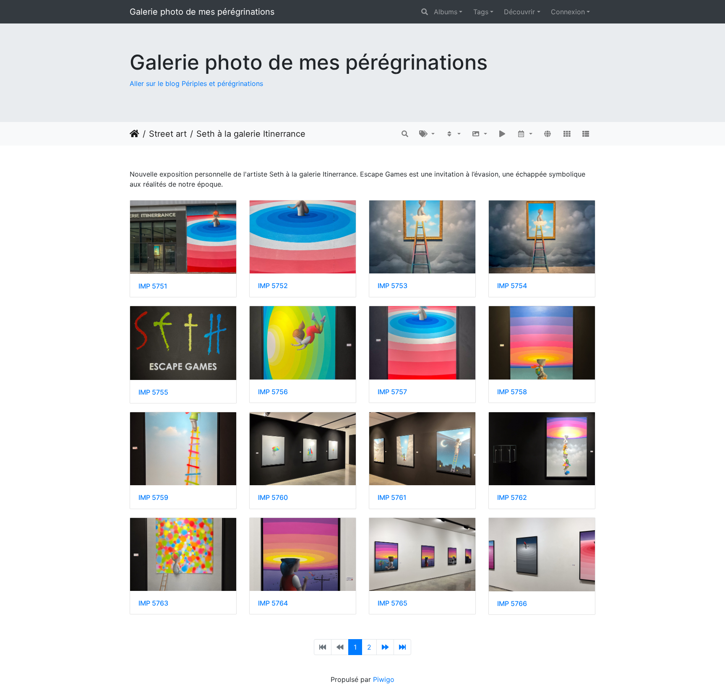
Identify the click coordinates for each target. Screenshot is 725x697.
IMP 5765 (392, 603)
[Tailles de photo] (479, 133)
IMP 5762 (512, 498)
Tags (480, 12)
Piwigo (383, 679)
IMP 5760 (273, 498)
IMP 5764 (273, 603)
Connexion (568, 12)
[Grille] (566, 133)
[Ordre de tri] (453, 133)
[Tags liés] (427, 133)
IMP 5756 (273, 392)
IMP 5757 (392, 392)
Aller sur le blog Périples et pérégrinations (196, 83)
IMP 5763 (153, 603)
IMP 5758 (512, 392)
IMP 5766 (512, 604)
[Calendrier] (525, 133)
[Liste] (585, 133)
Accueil (134, 133)
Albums (445, 12)
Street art (168, 134)
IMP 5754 (512, 286)
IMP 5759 (153, 498)
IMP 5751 (152, 286)
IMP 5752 (273, 286)
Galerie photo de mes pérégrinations (202, 12)
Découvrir (519, 12)
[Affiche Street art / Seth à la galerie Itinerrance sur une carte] (547, 133)
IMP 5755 (153, 392)
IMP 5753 (392, 286)
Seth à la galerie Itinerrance (250, 134)
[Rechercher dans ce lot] (405, 133)
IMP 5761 (392, 498)
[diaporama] (502, 133)
